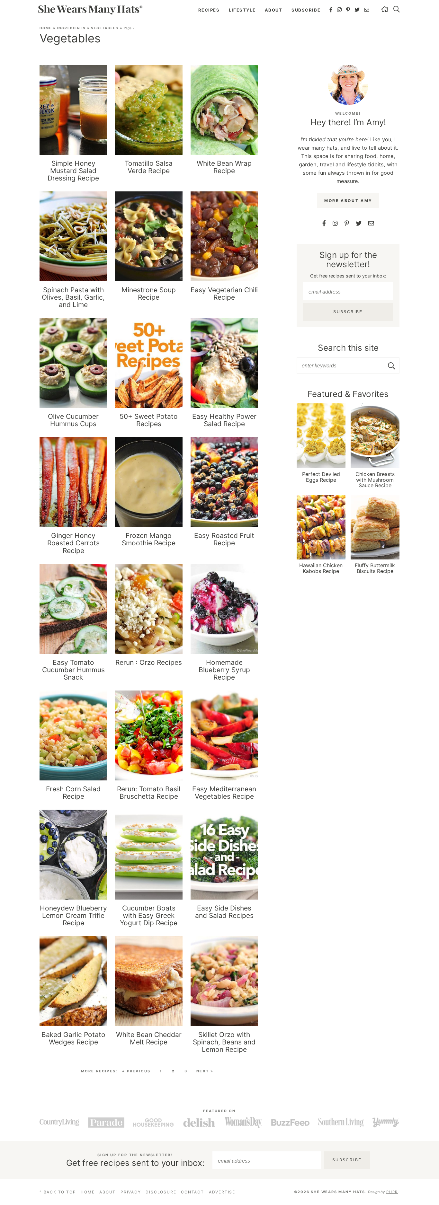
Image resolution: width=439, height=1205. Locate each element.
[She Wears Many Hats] (90, 9)
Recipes (209, 10)
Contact (192, 1192)
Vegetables (105, 28)
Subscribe (305, 10)
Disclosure (161, 1192)
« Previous (136, 1071)
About (273, 10)
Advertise (222, 1192)
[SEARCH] (396, 10)
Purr (392, 1192)
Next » (204, 1071)
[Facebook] (331, 9)
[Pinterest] (348, 9)
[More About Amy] (348, 85)
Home (46, 28)
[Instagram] (340, 9)
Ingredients (71, 28)
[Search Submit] (392, 366)
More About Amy (348, 200)
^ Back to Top (58, 1192)
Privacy (131, 1192)
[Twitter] (357, 9)
